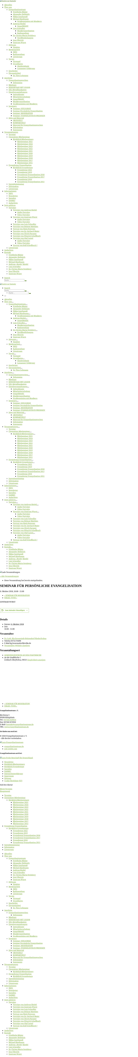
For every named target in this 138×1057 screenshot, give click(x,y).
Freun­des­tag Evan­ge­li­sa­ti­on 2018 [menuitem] (26, 835)
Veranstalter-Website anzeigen (17, 645)
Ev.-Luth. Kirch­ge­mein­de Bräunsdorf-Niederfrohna (25, 638)
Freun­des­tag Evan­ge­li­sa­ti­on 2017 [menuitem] (26, 838)
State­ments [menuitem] (17, 962)
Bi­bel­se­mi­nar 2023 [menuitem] (20, 807)
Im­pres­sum (9, 776)
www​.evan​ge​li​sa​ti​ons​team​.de (16, 727)
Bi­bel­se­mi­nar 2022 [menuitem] (20, 809)
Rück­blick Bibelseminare (14, 764)
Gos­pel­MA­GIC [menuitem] (18, 931)
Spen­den (8, 769)
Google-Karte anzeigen (36, 660)
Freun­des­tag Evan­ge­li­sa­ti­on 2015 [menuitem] (26, 842)
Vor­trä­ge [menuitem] (12, 1002)
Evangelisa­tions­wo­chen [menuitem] (18, 912)
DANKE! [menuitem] (12, 995)
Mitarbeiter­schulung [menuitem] (21, 929)
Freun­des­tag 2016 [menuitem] (20, 840)
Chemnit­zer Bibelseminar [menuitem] (14, 798)
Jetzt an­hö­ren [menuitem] (10, 1000)
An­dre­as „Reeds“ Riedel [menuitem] (18, 1044)
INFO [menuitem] (15, 889)
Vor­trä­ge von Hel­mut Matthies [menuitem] (25, 1011)
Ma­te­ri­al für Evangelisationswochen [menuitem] (28, 957)
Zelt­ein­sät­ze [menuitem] (9, 847)
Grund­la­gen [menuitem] (18, 901)
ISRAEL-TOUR (10, 598)
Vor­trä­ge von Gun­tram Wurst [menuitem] (25, 1007)
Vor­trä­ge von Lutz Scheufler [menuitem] (24, 1009)
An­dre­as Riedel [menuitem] (19, 870)
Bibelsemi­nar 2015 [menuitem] (20, 823)
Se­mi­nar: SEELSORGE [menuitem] (22, 941)
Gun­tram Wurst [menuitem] (19, 879)
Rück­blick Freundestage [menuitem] (18, 828)
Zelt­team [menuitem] (12, 882)
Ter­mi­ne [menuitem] (7, 795)
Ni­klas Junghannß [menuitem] (20, 865)
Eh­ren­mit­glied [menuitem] (15, 905)
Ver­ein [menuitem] (11, 896)
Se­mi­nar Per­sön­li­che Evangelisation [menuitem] (28, 943)
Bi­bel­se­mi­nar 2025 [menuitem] (20, 802)
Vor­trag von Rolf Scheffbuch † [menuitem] (25, 1026)
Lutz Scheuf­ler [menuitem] (19, 872)
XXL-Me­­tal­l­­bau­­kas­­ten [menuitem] (17, 922)
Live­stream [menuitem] (9, 849)
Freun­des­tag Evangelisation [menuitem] (15, 826)
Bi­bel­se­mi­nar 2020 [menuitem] (20, 814)
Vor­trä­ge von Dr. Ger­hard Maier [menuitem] (26, 1016)
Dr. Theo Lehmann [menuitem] (20, 908)
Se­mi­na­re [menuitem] (13, 938)
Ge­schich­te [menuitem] (13, 903)
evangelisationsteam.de (14, 746)
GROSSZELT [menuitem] (18, 953)
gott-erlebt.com (10, 749)
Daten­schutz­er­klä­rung (13, 773)
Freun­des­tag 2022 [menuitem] (20, 831)
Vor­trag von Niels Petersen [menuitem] (24, 1014)
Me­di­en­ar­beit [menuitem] (14, 886)
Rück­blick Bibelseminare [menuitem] (19, 800)
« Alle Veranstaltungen (9, 576)
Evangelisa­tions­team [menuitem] (17, 858)
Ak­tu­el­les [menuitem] (8, 853)
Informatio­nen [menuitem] (10, 986)
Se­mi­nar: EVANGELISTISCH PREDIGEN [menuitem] (29, 948)
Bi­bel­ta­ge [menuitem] (12, 917)
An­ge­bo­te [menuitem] (8, 910)
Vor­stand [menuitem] (16, 898)
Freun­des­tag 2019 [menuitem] (20, 833)
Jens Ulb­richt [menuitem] (18, 877)
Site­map (7, 778)
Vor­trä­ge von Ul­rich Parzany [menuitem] (24, 1019)
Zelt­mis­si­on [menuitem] (17, 915)
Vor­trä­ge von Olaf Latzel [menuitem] (23, 1023)
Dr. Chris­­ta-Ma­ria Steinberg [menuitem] (24, 875)
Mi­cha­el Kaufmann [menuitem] (21, 868)
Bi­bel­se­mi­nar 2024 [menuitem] (20, 805)
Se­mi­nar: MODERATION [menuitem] (23, 945)
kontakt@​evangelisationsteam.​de (20, 724)
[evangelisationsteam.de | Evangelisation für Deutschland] (8, 1)
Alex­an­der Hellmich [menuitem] (21, 863)
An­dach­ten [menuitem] (13, 997)
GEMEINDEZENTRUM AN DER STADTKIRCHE (22, 655)
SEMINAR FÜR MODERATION (17, 595)
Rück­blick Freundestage (14, 766)
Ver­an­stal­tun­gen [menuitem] (11, 964)
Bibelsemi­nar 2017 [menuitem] (20, 821)
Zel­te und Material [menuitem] (16, 950)
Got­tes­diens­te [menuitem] (18, 927)
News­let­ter (8, 762)
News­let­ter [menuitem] (13, 990)
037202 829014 (10, 720)
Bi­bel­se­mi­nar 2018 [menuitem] (20, 819)
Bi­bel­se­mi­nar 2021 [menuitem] (20, 812)
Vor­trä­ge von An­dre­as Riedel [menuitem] (25, 1004)
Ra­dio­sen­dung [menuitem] (19, 891)
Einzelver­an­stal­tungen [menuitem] (18, 924)
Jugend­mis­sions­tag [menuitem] (12, 845)
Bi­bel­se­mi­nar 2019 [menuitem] (20, 816)
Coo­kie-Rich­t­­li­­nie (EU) (13, 781)
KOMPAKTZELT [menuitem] (19, 955)
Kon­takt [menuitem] (7, 1033)
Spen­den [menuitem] (12, 993)
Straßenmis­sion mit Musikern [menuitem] (25, 936)
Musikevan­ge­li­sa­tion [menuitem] (21, 934)
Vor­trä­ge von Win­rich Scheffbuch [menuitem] (27, 1021)
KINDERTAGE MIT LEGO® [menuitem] (19, 919)
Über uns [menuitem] (8, 856)
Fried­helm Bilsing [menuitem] (20, 861)
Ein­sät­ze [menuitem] (16, 884)
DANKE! (7, 771)
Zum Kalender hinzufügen (15, 610)
